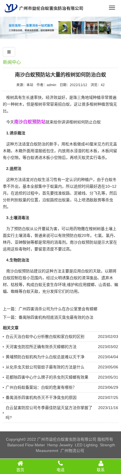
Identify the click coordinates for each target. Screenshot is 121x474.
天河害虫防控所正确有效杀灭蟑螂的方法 (41, 346)
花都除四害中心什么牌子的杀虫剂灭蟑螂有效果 (47, 377)
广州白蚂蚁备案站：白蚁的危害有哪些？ (41, 387)
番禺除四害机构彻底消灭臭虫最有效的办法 (56, 317)
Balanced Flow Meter (26, 445)
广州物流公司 (72, 450)
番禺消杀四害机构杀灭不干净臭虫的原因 (41, 397)
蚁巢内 (56, 186)
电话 (60, 470)
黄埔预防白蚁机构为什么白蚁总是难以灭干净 (45, 357)
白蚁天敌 (30, 291)
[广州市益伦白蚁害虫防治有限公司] (44, 14)
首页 (20, 470)
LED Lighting (86, 445)
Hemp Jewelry (60, 445)
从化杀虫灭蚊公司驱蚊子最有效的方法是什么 (45, 367)
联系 (101, 470)
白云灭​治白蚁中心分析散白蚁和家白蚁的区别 (45, 336)
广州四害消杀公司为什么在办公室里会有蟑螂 (58, 309)
